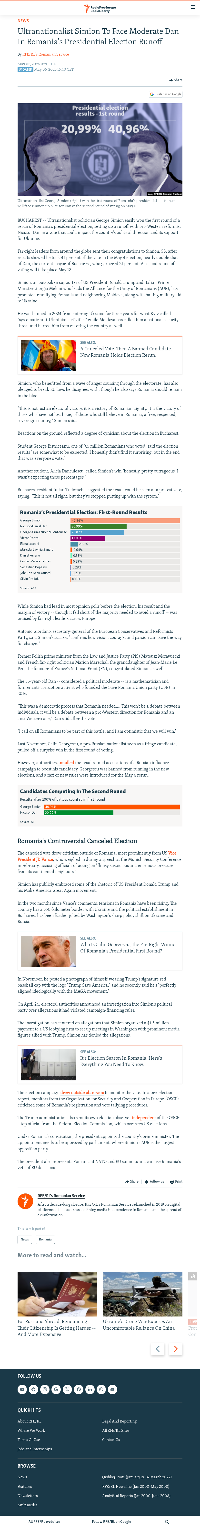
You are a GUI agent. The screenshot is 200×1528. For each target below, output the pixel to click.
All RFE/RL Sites (116, 1431)
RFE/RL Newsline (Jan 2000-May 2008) (136, 1487)
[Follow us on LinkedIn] (90, 1389)
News (23, 21)
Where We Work (31, 1431)
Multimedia (27, 1505)
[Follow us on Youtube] (22, 1389)
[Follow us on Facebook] (78, 1389)
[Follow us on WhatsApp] (101, 1389)
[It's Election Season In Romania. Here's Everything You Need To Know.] (48, 1064)
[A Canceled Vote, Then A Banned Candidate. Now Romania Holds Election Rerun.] (48, 355)
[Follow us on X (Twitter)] (67, 1389)
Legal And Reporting (119, 1421)
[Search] (167, 1522)
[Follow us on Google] (56, 1389)
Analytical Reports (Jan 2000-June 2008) (136, 1496)
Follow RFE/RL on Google (111, 1522)
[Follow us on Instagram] (45, 1389)
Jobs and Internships (35, 1449)
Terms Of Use (29, 1440)
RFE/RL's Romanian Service (45, 55)
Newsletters (28, 1496)
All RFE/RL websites (44, 1522)
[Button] (176, 80)
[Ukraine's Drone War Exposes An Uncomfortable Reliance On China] (142, 1294)
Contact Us (111, 1440)
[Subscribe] (112, 1389)
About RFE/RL (29, 1421)
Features (25, 1487)
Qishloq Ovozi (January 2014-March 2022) (137, 1478)
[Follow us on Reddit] (33, 1389)
